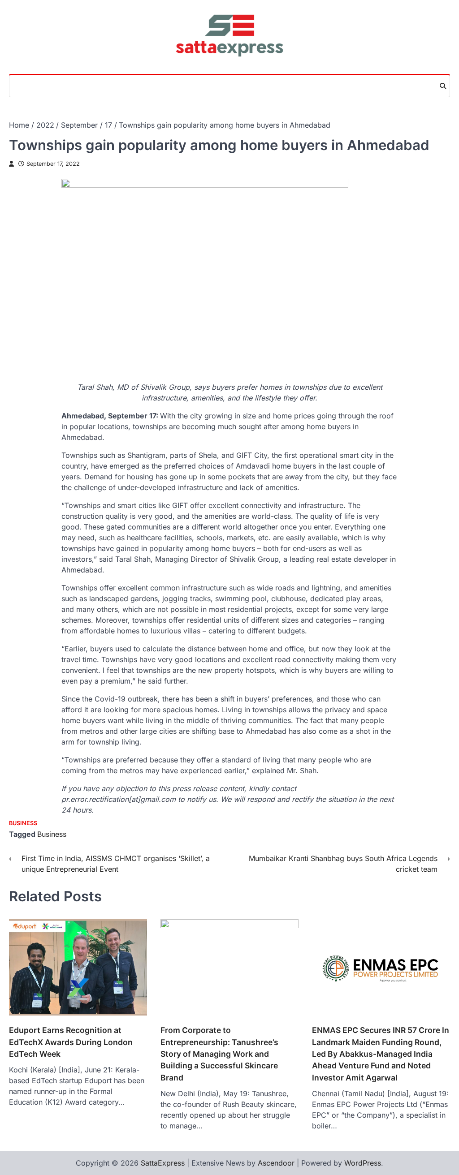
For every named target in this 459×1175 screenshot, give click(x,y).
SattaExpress (163, 1162)
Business (23, 823)
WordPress (362, 1162)
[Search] (443, 86)
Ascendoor (276, 1162)
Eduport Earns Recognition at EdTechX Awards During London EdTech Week (71, 1042)
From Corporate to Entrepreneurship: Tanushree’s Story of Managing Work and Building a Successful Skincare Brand (219, 1053)
